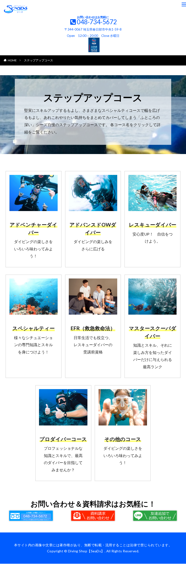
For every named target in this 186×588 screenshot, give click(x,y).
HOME (12, 60)
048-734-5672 (97, 22)
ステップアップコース (38, 60)
